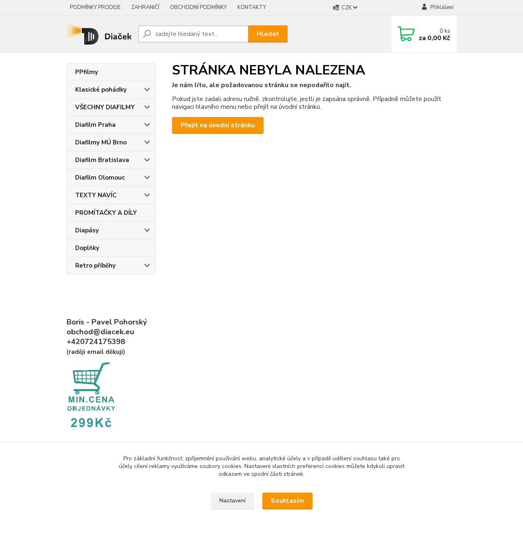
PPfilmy (86, 72)
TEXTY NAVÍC (95, 195)
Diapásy (87, 230)
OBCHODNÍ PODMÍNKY (198, 7)
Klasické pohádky (101, 90)
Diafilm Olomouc (100, 177)
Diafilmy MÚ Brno (101, 142)
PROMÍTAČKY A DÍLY (106, 213)
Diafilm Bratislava (102, 160)
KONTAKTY (251, 7)
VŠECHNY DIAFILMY (105, 107)
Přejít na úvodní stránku (218, 125)
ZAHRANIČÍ (145, 7)
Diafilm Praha (95, 125)
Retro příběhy (95, 265)
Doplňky (87, 248)
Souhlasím (287, 500)
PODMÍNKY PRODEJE (95, 7)
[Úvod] (99, 34)
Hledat (268, 33)
